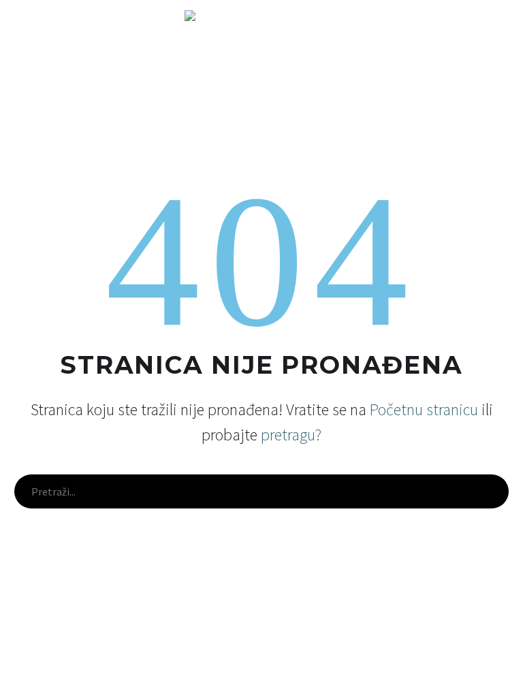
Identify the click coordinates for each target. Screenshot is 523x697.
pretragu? (291, 434)
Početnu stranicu (424, 409)
